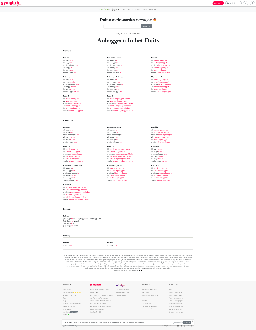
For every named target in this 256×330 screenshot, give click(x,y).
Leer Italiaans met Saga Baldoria (100, 306)
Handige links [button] (173, 285)
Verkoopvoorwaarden (149, 306)
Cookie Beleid (141, 322)
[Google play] (139, 270)
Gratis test (218, 3)
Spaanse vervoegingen (176, 306)
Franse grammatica (175, 292)
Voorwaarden (146, 303)
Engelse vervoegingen (176, 303)
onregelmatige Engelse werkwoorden (137, 268)
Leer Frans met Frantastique (99, 298)
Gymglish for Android (97, 309)
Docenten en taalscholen (150, 295)
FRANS (124, 9)
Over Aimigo (67, 289)
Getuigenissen (68, 292)
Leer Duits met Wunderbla (98, 303)
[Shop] (245, 3)
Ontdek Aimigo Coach (123, 289)
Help (170, 289)
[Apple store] (141, 270)
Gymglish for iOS (95, 312)
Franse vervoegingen (176, 301)
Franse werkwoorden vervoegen (172, 266)
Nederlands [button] (234, 3)
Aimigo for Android (122, 292)
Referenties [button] (146, 285)
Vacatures (66, 312)
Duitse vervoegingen (175, 309)
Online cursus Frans (175, 295)
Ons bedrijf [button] (67, 285)
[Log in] (252, 3)
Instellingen (177, 322)
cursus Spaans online (145, 257)
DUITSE (145, 9)
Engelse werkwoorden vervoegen (113, 268)
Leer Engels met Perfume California (101, 295)
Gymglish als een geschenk (72, 303)
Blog (64, 301)
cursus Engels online (131, 257)
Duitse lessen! (130, 255)
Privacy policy (67, 309)
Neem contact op (69, 306)
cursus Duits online (160, 257)
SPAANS (137, 9)
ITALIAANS (152, 9)
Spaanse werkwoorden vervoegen (149, 266)
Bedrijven (145, 292)
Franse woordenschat (176, 298)
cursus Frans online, (174, 257)
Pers (64, 298)
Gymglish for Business (149, 289)
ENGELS (130, 9)
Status (65, 315)
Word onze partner (69, 295)
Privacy (144, 300)
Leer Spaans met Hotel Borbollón (101, 301)
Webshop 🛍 (94, 292)
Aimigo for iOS (121, 295)
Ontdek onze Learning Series (99, 289)
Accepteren (187, 322)
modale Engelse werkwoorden (160, 268)
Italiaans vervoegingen (176, 312)
